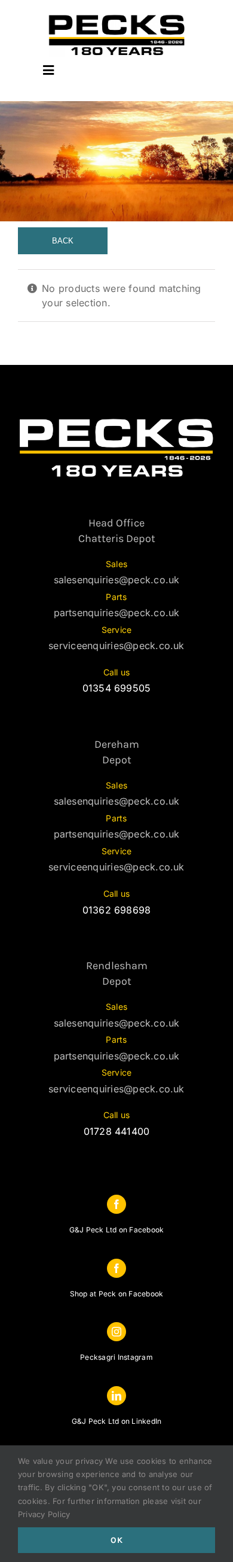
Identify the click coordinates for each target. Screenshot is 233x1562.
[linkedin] (116, 1395)
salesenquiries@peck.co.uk (117, 580)
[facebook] (116, 1204)
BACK (62, 240)
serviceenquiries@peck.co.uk (116, 645)
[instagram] (116, 1331)
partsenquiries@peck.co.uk (117, 613)
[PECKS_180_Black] (117, 17)
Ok (117, 1540)
